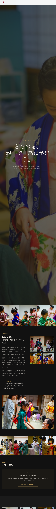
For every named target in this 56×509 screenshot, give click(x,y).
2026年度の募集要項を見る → (28, 484)
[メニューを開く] (52, 2)
